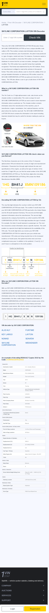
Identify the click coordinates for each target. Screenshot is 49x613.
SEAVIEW (29, 339)
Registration (35, 609)
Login (12, 609)
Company (6, 586)
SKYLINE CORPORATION (9, 344)
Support (6, 600)
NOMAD (5, 339)
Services (6, 595)
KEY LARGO (7, 334)
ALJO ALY (6, 330)
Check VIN (34, 37)
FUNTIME (29, 330)
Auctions (7, 590)
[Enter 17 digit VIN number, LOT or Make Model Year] (44, 12)
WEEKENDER (31, 343)
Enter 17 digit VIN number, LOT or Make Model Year (30, 11)
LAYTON (29, 334)
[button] (8, 11)
